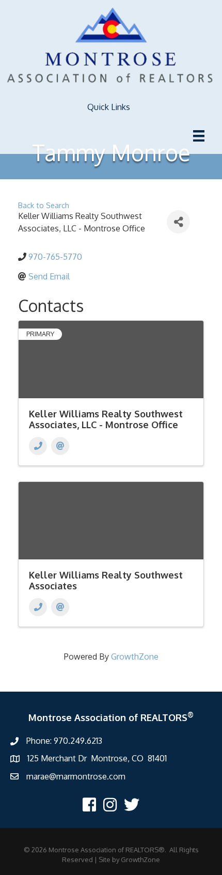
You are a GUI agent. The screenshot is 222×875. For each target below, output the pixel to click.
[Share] (178, 221)
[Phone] (38, 446)
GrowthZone (134, 656)
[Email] (60, 446)
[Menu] (199, 136)
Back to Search (43, 205)
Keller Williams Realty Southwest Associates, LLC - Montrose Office (106, 419)
